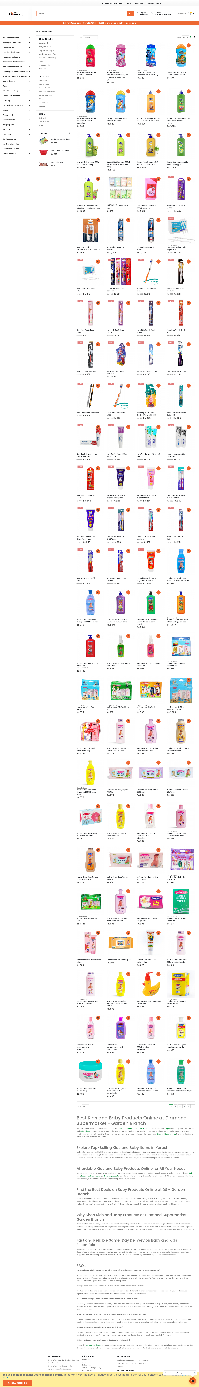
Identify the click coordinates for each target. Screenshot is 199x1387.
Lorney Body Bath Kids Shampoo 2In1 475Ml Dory (147, 73)
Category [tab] (44, 76)
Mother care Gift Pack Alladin (86, 708)
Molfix (41, 125)
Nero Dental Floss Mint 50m (86, 289)
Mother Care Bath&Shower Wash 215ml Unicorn (115, 1047)
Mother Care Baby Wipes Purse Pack (117, 878)
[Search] (130, 13)
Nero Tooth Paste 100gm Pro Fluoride (117, 455)
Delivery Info (86, 1365)
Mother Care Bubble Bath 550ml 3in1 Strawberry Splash (147, 621)
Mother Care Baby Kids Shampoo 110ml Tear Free (147, 1089)
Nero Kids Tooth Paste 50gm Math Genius (146, 579)
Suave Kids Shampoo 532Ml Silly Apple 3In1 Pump (88, 163)
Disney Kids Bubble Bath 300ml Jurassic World (177, 73)
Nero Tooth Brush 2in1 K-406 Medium (176, 496)
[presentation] (71, 133)
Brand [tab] (42, 114)
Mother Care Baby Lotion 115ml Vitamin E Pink (147, 749)
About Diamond (88, 1359)
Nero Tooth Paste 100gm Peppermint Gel (87, 455)
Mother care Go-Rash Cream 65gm (89, 961)
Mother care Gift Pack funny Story (176, 664)
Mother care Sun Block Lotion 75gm (146, 961)
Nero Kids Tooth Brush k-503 (176, 331)
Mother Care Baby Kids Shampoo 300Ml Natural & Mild (117, 1003)
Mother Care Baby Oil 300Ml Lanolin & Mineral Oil (146, 1047)
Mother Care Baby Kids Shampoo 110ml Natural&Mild (116, 1090)
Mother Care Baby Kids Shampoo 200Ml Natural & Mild (87, 791)
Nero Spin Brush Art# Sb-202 (115, 248)
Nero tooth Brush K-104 (176, 371)
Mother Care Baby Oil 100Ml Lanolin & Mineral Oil (146, 835)
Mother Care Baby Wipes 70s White (177, 790)
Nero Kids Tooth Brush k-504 (146, 331)
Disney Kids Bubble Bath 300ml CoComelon (87, 73)
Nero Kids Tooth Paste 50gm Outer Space (116, 496)
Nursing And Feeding (47, 58)
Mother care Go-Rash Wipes (119, 960)
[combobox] (85, 13)
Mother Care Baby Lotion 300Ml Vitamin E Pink (177, 834)
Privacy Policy (87, 1370)
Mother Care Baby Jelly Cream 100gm (86, 1089)
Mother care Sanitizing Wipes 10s (176, 919)
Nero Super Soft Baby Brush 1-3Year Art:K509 (146, 413)
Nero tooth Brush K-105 (86, 371)
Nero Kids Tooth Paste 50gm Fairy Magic (86, 538)
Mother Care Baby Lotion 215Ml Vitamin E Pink (117, 919)
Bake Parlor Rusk (57, 162)
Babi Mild (42, 69)
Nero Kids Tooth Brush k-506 (86, 331)
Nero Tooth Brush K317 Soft (86, 579)
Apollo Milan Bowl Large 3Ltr (61, 151)
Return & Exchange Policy (91, 1368)
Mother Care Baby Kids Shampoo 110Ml (116, 834)
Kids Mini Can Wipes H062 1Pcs (117, 207)
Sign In (128, 3)
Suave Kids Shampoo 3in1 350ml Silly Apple (177, 163)
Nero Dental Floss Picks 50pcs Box (176, 248)
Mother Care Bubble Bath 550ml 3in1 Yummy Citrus (117, 620)
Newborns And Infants (48, 54)
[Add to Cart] (189, 45)
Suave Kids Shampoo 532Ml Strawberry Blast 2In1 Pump (178, 120)
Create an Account (153, 3)
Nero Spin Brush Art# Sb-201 (145, 248)
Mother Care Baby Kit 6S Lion (87, 919)
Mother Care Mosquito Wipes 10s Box (176, 1002)
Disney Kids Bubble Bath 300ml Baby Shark (117, 119)
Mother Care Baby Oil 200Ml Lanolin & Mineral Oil (85, 1047)
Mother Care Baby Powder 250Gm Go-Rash (88, 878)
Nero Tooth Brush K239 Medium (116, 579)
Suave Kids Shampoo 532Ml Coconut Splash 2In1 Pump (148, 119)
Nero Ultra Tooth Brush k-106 (116, 413)
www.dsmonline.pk (93, 1345)
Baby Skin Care (45, 47)
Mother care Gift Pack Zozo (146, 708)
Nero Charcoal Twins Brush (88, 412)
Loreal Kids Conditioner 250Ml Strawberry (146, 207)
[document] (100, 1379)
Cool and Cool (44, 122)
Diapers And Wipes (46, 50)
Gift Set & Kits (44, 65)
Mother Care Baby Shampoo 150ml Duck (149, 1002)
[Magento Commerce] (16, 13)
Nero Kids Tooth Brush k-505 (116, 331)
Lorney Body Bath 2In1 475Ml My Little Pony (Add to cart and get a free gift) (117, 76)
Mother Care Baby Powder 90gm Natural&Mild (88, 1002)
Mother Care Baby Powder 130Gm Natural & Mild (118, 749)
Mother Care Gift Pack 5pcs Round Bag (86, 749)
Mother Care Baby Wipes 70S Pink (117, 790)
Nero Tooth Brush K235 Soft (176, 538)
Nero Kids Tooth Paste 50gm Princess (146, 496)
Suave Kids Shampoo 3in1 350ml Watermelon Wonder (88, 207)
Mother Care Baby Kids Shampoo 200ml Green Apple (179, 1089)
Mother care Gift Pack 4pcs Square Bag (176, 708)
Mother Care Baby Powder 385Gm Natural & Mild (178, 961)
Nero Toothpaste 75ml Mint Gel (148, 455)
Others (41, 61)
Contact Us (139, 3)
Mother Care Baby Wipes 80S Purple (147, 790)
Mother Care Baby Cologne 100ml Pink (148, 664)
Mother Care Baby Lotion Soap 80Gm (147, 878)
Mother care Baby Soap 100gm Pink (147, 919)
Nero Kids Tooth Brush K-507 (86, 496)
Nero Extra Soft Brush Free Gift (115, 372)
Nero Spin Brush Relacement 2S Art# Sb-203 (88, 248)
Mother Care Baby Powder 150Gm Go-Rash (178, 749)
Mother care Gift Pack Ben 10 (118, 708)
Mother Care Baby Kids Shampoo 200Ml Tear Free (178, 579)
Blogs (84, 1362)
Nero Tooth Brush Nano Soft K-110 (176, 413)
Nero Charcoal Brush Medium (175, 289)
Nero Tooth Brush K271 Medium (146, 538)
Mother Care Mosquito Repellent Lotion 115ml (176, 1046)
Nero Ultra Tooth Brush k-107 (146, 289)
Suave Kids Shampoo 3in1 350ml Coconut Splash (147, 163)
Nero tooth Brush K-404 (147, 371)
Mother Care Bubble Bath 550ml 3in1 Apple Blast (177, 620)
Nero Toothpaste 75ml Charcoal (176, 455)
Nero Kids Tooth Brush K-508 (176, 207)
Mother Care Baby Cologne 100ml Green (118, 664)
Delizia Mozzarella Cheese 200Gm (61, 139)
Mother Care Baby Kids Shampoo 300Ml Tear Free (87, 620)
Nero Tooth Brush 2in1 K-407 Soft (115, 538)
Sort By (79, 37)
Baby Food (43, 43)
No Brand (42, 118)
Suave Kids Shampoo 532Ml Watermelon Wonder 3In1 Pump (118, 164)
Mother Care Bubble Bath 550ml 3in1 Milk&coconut (87, 665)
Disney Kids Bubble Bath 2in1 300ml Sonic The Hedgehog (87, 120)
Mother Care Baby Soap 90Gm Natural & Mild (87, 834)
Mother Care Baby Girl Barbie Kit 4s (176, 878)
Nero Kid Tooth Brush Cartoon (115, 289)
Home (37, 31)
